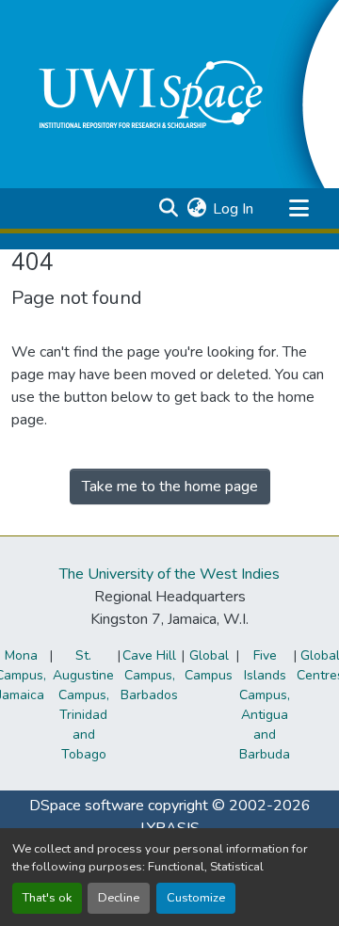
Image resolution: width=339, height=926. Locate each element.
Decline (118, 897)
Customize (196, 897)
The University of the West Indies (169, 574)
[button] (168, 209)
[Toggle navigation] (298, 209)
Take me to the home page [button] (170, 486)
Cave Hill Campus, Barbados (149, 675)
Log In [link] (233, 209)
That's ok (47, 897)
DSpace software (86, 805)
